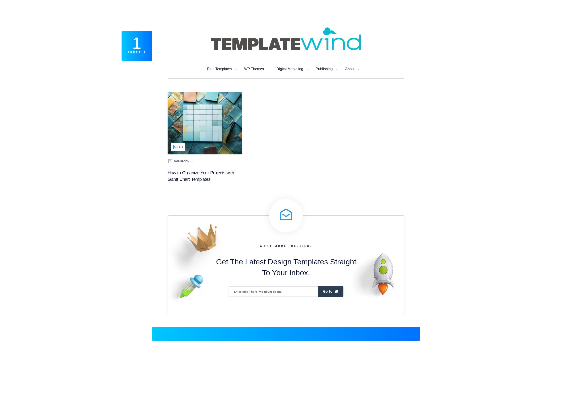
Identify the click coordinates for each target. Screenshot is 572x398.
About (350, 69)
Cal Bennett (183, 160)
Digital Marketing (289, 69)
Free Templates (219, 69)
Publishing (324, 69)
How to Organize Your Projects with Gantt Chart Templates (201, 176)
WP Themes (254, 69)
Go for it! (330, 291)
